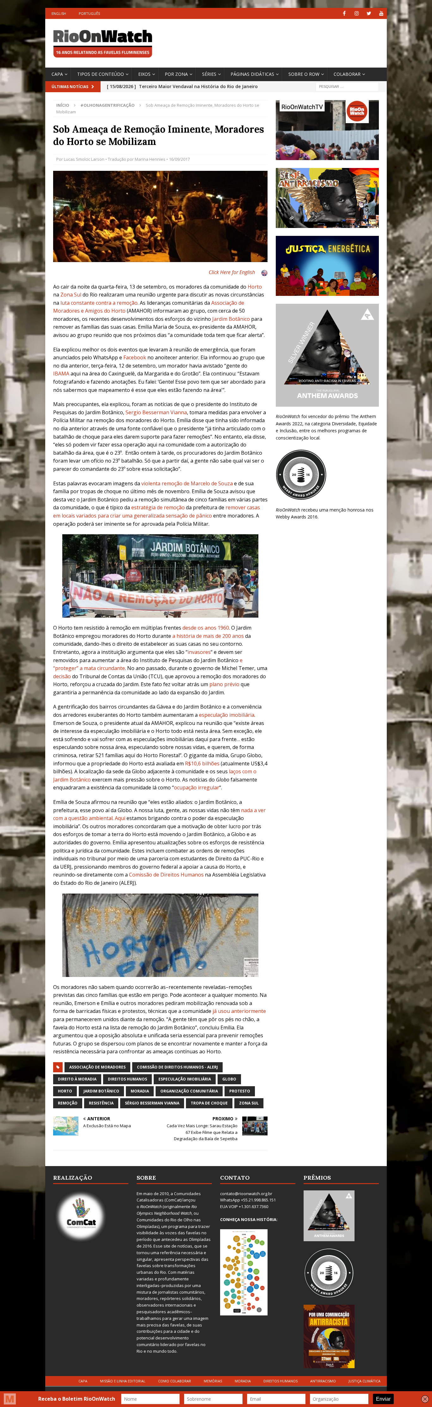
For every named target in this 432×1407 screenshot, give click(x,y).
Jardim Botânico (101, 1091)
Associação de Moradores (97, 1067)
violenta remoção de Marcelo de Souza (187, 483)
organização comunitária (189, 1091)
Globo (229, 1079)
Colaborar (347, 74)
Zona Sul (70, 294)
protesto (239, 1091)
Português (89, 13)
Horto (65, 1091)
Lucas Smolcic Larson (84, 159)
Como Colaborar (174, 1381)
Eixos (144, 74)
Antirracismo (323, 1381)
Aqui (120, 818)
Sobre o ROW (303, 74)
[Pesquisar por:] (347, 86)
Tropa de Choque (209, 1103)
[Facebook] (344, 13)
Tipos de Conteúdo (100, 74)
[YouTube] (381, 13)
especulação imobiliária (184, 1079)
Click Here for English (232, 272)
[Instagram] (356, 13)
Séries (209, 74)
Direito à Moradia (77, 1079)
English (59, 13)
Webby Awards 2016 (297, 517)
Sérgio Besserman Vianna (152, 1103)
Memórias (213, 1381)
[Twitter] (368, 13)
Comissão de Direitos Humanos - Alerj (177, 1067)
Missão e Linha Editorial (122, 1381)
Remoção (67, 1103)
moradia (140, 1091)
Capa (57, 74)
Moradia (243, 1381)
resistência (101, 1103)
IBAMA (61, 373)
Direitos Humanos (127, 1079)
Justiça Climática (364, 1381)
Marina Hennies (150, 159)
